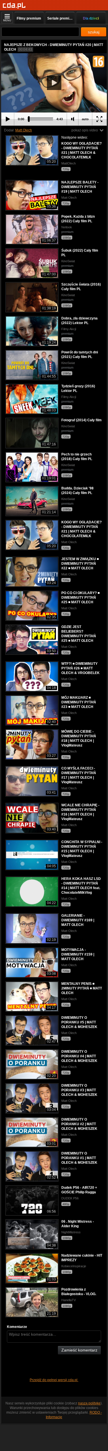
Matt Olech (23, 130)
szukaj (93, 32)
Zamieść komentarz (79, 1350)
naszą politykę (89, 1403)
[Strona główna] (14, 5)
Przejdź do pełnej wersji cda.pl (54, 1380)
